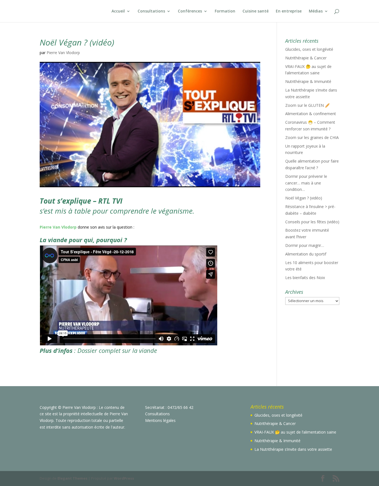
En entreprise (289, 11)
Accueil (118, 11)
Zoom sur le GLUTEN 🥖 (307, 105)
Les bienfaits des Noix (305, 277)
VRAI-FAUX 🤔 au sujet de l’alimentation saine (295, 432)
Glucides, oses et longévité (309, 49)
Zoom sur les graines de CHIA (312, 137)
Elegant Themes (72, 478)
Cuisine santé (255, 11)
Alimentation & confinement (310, 113)
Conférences (190, 11)
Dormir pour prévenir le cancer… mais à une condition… (306, 183)
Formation (225, 11)
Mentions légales (160, 420)
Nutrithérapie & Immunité (308, 81)
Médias (316, 11)
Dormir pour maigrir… (304, 245)
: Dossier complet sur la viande (99, 350)
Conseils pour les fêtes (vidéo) (312, 221)
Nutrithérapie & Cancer (306, 57)
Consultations (151, 11)
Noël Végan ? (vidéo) (303, 198)
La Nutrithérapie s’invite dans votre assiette (293, 449)
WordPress (124, 478)
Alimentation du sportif (305, 254)
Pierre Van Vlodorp (63, 52)
